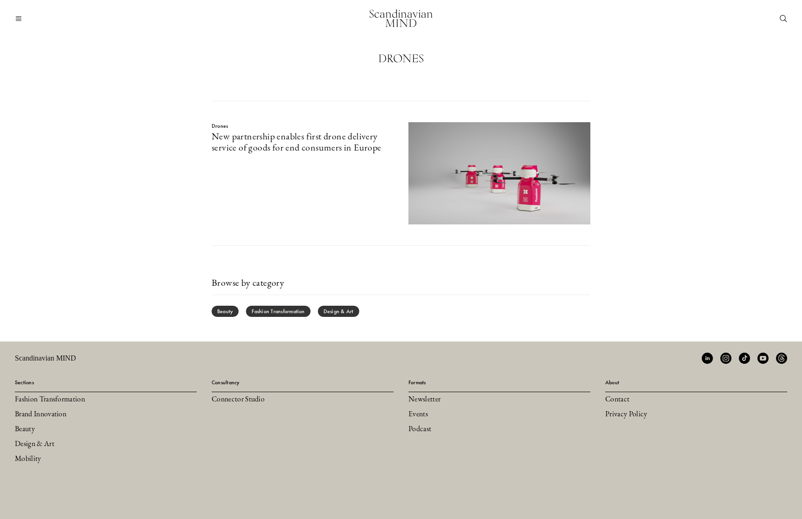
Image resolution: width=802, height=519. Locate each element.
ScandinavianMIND (401, 18)
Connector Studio (238, 399)
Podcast (419, 429)
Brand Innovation (40, 414)
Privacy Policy (626, 414)
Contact (617, 399)
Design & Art (338, 311)
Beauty (225, 311)
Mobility (28, 459)
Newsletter (424, 399)
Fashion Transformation (278, 311)
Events (418, 414)
